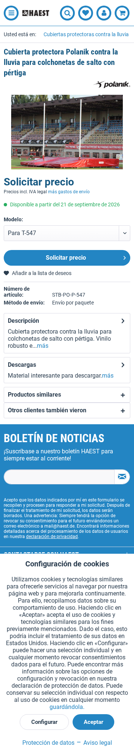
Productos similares (34, 394)
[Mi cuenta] (103, 13)
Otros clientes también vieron (47, 410)
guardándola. (67, 706)
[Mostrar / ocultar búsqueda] (67, 13)
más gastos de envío (69, 191)
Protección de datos (48, 742)
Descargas (22, 364)
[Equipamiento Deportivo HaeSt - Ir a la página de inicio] (35, 13)
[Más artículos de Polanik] (111, 84)
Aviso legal (97, 742)
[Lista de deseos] (85, 13)
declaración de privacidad (52, 536)
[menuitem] (9, 13)
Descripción (23, 320)
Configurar (44, 722)
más (42, 345)
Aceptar (93, 722)
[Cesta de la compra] (122, 13)
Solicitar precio (66, 257)
